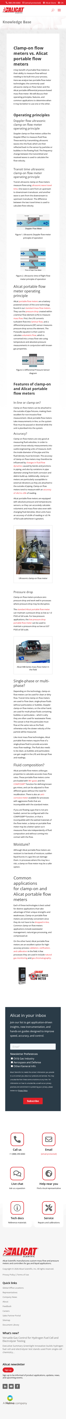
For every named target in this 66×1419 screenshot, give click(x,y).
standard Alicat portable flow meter (33, 609)
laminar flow (37, 321)
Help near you (48, 1184)
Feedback (7, 1306)
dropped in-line (42, 922)
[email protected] (49, 1153)
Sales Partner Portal (12, 1315)
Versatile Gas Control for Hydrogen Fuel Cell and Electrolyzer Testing (30, 1339)
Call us (17, 1149)
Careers (6, 1311)
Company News (10, 1297)
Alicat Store (51, 2)
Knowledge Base (17, 21)
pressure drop (32, 311)
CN (62, 2)
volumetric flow (29, 335)
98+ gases (32, 780)
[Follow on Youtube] (11, 1386)
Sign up (8, 1370)
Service (49, 1218)
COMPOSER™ (20, 784)
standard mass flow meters (37, 308)
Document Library (11, 1324)
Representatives (10, 1292)
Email (48, 1149)
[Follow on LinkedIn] (5, 1386)
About (5, 1301)
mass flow (18, 318)
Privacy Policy (9, 1274)
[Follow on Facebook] (17, 1386)
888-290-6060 (14, 2)
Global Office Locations (13, 1287)
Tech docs (17, 1218)
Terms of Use (23, 1274)
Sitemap (6, 1320)
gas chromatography (41, 958)
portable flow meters (28, 301)
